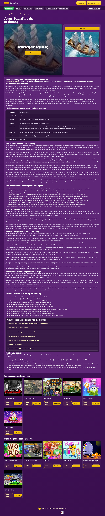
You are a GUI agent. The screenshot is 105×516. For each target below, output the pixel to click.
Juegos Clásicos (28, 8)
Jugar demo (33, 52)
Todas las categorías (94, 8)
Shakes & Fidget (48, 398)
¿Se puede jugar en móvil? (15, 344)
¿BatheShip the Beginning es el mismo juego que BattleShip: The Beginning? (28, 323)
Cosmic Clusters (9, 427)
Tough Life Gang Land (10, 398)
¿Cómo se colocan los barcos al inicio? (18, 327)
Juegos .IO (18, 8)
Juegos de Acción (39, 8)
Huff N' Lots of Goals (10, 490)
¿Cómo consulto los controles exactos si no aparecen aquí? (24, 340)
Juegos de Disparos (11, 14)
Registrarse (81, 3)
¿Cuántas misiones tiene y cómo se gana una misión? (22, 332)
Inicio (5, 14)
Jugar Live (82, 28)
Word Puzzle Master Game (11, 460)
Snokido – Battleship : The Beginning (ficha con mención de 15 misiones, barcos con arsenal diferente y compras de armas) (37, 363)
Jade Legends (67, 398)
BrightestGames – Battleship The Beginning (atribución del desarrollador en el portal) (28, 367)
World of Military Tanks (30, 398)
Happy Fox (46, 460)
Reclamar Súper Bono (94, 3)
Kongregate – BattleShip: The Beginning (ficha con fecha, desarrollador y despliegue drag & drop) (31, 360)
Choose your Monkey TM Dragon (90, 460)
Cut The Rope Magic (88, 398)
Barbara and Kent (68, 460)
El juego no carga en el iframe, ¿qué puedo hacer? (21, 348)
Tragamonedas (9, 8)
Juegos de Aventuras (51, 8)
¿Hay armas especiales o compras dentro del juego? (22, 336)
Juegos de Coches (63, 8)
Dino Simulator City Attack (31, 460)
